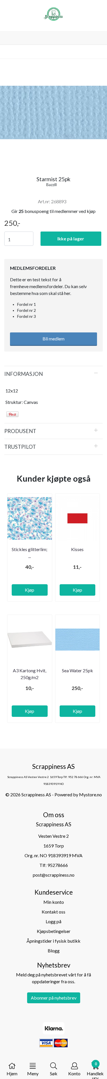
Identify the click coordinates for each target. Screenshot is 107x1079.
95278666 (57, 865)
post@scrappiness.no (53, 874)
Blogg (54, 950)
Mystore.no (90, 794)
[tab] (53, 374)
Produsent (20, 431)
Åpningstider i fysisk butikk (53, 941)
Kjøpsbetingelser (53, 931)
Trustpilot (20, 447)
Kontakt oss (53, 911)
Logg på (53, 921)
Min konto (53, 902)
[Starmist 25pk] (53, 113)
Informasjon (23, 374)
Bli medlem (53, 338)
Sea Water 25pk (77, 670)
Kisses (77, 549)
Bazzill (51, 184)
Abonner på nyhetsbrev (53, 997)
